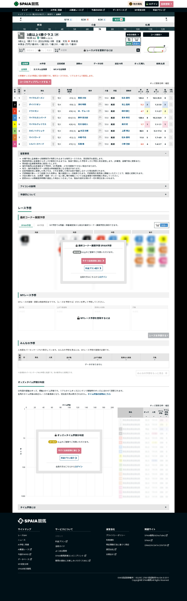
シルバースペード (36, 144)
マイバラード (35, 137)
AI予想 (42, 63)
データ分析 (98, 63)
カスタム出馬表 (40, 69)
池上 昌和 (126, 104)
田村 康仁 (126, 111)
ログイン (153, 3)
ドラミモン (34, 111)
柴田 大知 (82, 98)
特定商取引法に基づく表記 (117, 544)
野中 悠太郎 (83, 117)
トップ (25, 10)
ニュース (39, 10)
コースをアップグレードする (34, 81)
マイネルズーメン (36, 98)
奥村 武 (125, 124)
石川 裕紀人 (83, 124)
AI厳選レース (75, 10)
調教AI (79, 63)
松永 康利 (126, 98)
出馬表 (25, 63)
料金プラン (158, 10)
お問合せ (110, 554)
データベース (118, 10)
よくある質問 (61, 551)
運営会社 (110, 549)
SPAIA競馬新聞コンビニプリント (69, 556)
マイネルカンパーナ (37, 117)
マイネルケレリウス (37, 124)
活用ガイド (60, 546)
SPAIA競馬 (147, 580)
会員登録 (165, 3)
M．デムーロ (83, 111)
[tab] (24, 69)
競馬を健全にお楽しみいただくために (71, 560)
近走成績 (61, 63)
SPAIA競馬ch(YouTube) (155, 535)
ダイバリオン (35, 104)
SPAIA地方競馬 (24, 569)
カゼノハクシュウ (36, 131)
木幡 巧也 (82, 137)
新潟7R (50, 14)
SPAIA (147, 540)
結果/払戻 (160, 63)
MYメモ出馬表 (60, 69)
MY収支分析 (140, 10)
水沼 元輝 (84, 131)
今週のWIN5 (96, 10)
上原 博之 (126, 131)
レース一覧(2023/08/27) (35, 14)
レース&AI (22, 535)
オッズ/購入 (139, 63)
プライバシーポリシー (115, 535)
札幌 (147, 24)
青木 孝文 (126, 117)
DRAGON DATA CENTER (155, 545)
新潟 (39, 24)
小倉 (93, 24)
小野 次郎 (126, 144)
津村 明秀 (82, 104)
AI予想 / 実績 (56, 10)
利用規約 (110, 540)
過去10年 (119, 63)
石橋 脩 (81, 144)
